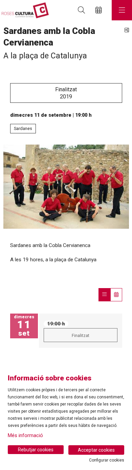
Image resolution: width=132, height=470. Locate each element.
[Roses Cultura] (24, 10)
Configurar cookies (106, 460)
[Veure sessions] (104, 294)
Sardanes (23, 128)
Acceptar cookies (96, 450)
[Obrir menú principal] (122, 10)
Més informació (25, 435)
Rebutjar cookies (35, 449)
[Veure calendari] (116, 294)
